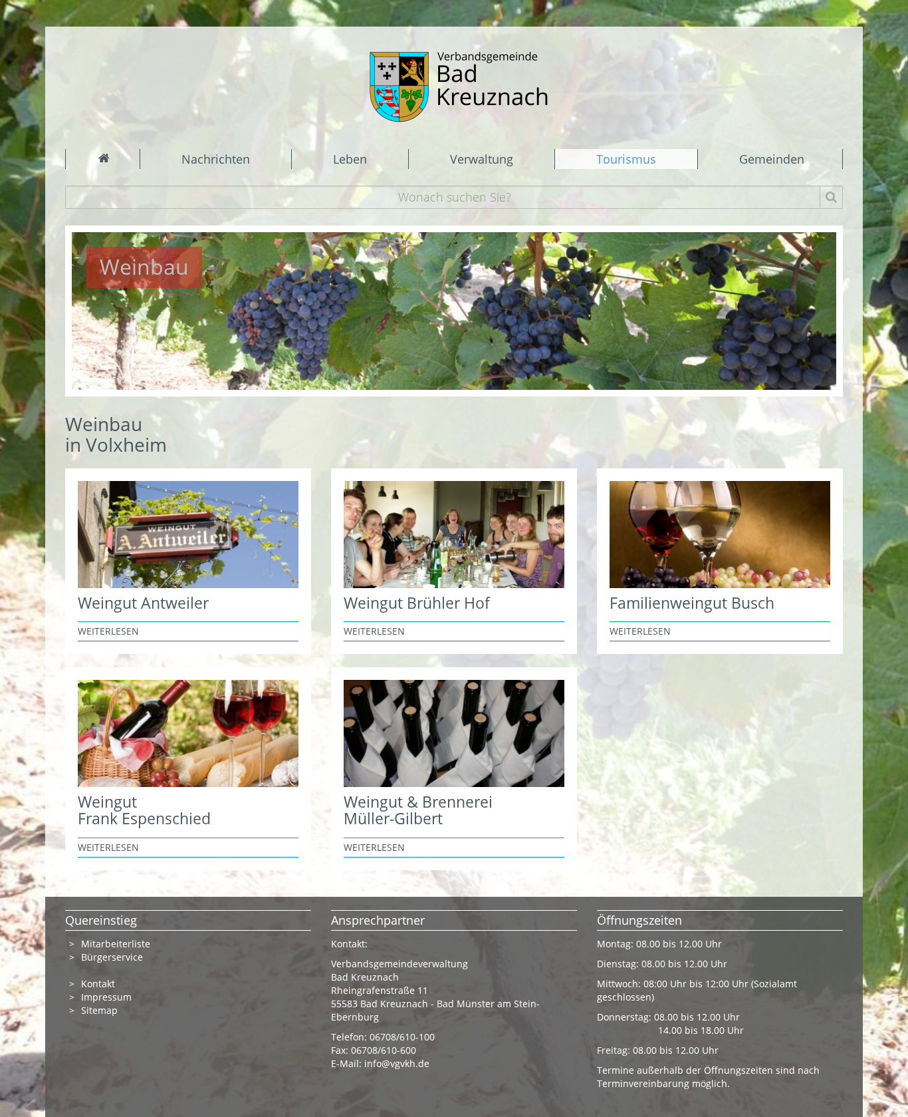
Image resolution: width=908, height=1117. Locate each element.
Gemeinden (771, 159)
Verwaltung (481, 159)
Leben (350, 159)
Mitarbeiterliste (115, 943)
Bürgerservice (112, 957)
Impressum (106, 997)
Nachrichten (215, 159)
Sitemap (99, 1010)
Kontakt (98, 983)
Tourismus (626, 159)
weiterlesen (108, 631)
